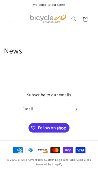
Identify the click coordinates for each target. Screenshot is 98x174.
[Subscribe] (75, 109)
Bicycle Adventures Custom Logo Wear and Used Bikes (54, 159)
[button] (10, 19)
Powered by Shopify (49, 164)
